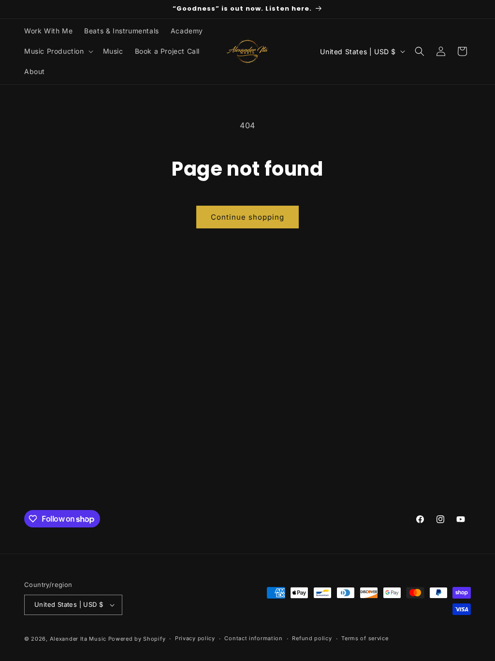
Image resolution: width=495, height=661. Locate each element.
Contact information (253, 638)
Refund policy (312, 638)
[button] (57, 51)
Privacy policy (195, 638)
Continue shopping (247, 217)
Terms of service (364, 638)
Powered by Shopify (137, 638)
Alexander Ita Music (78, 638)
